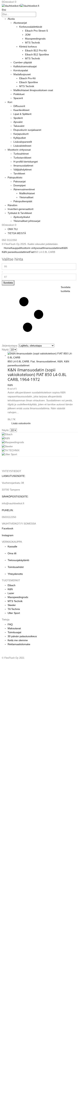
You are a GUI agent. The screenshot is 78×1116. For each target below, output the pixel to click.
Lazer (11, 593)
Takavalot (18, 125)
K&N (60, 361)
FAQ (10, 624)
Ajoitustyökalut (21, 217)
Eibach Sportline (28, 82)
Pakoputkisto (15, 177)
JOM (27, 34)
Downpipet (19, 185)
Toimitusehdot (16, 567)
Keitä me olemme (18, 640)
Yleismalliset (26, 197)
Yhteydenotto (15, 573)
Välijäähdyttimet (22, 169)
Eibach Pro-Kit (27, 78)
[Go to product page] (42, 356)
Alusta (11, 18)
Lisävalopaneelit (22, 141)
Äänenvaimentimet (24, 189)
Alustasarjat (20, 22)
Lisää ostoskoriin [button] (21, 423)
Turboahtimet (21, 153)
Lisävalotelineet (22, 145)
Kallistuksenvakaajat (25, 66)
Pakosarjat (19, 181)
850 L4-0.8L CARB (18, 361)
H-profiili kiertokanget (25, 161)
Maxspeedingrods (35, 38)
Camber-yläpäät (22, 62)
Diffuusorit (19, 106)
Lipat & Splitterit (22, 114)
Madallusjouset (22, 74)
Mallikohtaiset (27, 193)
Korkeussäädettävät (30, 26)
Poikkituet (18, 94)
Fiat (32, 361)
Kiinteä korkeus (28, 46)
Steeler (12, 605)
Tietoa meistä (17, 233)
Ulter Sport (14, 613)
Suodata (8, 282)
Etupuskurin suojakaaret (27, 129)
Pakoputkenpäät (22, 201)
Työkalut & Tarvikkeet (20, 213)
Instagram (7, 535)
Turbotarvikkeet (22, 157)
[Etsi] (38, 14)
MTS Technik (32, 42)
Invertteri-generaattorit (20, 209)
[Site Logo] (20, 5)
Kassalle (12, 546)
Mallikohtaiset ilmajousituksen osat (33, 90)
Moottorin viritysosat (19, 149)
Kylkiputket (19, 137)
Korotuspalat (20, 70)
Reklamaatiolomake (19, 644)
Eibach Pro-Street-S (36, 30)
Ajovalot (17, 121)
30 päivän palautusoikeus (22, 636)
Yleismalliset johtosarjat (26, 220)
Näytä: (5, 349)
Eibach (11, 585)
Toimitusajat (14, 632)
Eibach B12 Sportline (37, 54)
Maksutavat (14, 628)
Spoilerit (18, 118)
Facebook (7, 528)
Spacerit (18, 98)
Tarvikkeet (19, 173)
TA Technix (14, 609)
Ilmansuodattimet (23, 165)
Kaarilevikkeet (21, 110)
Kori (10, 102)
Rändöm (12, 205)
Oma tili (13, 229)
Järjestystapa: (10, 345)
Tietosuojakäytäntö (18, 560)
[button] (4, 9)
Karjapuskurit (20, 133)
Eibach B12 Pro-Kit (36, 50)
